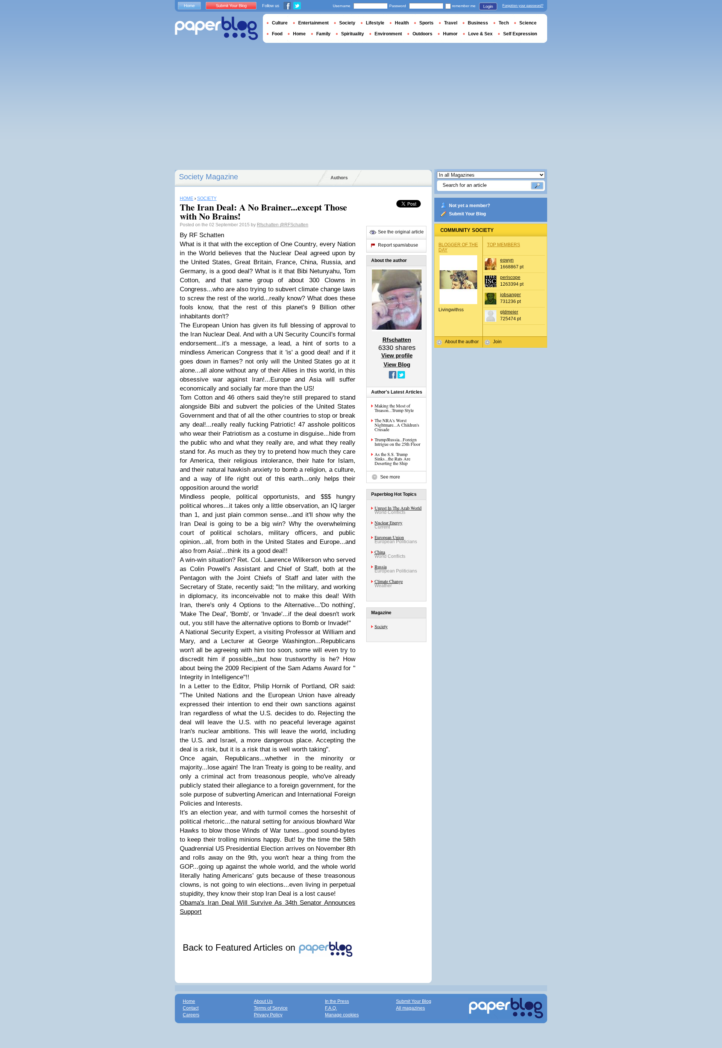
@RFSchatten (294, 224)
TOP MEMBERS (503, 244)
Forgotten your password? (522, 6)
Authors (339, 177)
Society (381, 626)
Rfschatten (268, 224)
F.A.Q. (331, 1008)
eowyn (507, 260)
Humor (450, 33)
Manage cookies (342, 1015)
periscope (510, 277)
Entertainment (313, 23)
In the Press (337, 1001)
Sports (426, 23)
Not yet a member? (469, 205)
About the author (462, 341)
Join (497, 341)
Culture (280, 23)
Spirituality (352, 33)
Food (277, 33)
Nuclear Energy (388, 522)
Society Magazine (208, 177)
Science (528, 23)
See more (390, 477)
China (380, 552)
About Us (263, 1001)
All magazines (410, 1008)
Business (478, 23)
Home (189, 5)
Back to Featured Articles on (240, 947)
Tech (504, 23)
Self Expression (520, 33)
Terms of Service (271, 1008)
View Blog (397, 364)
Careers (191, 1015)
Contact (191, 1008)
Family (323, 33)
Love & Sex (480, 33)
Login (488, 6)
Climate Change (389, 581)
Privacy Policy (268, 1015)
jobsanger (510, 294)
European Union (389, 537)
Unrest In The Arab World (398, 508)
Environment (388, 33)
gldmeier (509, 312)
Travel (450, 23)
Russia (381, 566)
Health (402, 23)
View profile (397, 355)
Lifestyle (375, 23)
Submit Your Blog (467, 214)
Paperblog (216, 28)
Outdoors (422, 33)
